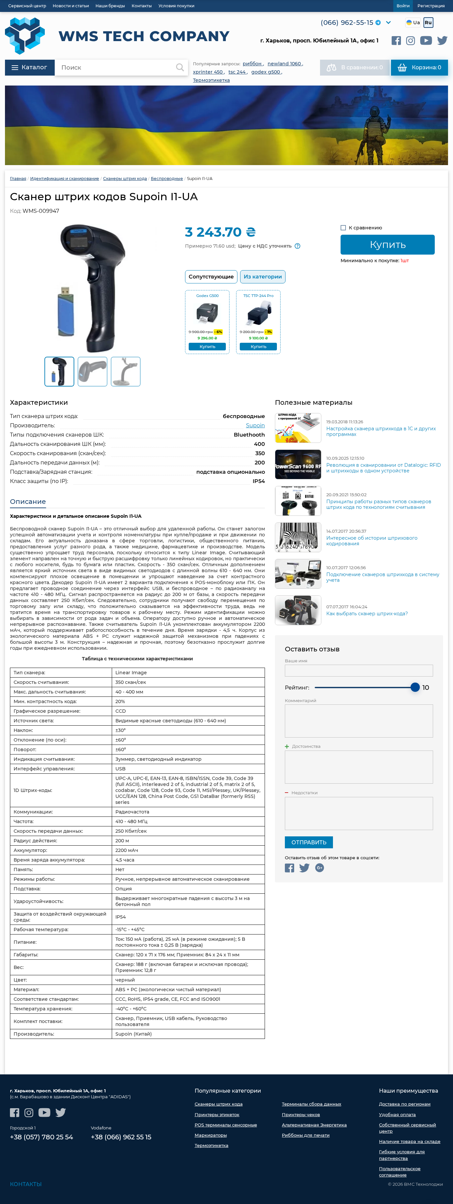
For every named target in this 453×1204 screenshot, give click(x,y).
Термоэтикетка (211, 1145)
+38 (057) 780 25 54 (41, 1137)
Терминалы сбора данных (311, 1104)
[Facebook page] (396, 40)
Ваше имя (296, 660)
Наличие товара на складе (409, 1141)
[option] (226, 125)
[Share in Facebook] (289, 868)
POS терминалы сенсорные (226, 1124)
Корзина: (426, 67)
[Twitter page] (442, 40)
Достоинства (306, 746)
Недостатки (304, 792)
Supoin (255, 425)
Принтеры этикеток (217, 1114)
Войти (403, 5)
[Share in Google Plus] (319, 868)
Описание (28, 502)
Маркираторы (211, 1135)
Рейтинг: (297, 688)
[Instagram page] (410, 40)
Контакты (26, 1184)
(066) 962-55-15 (347, 23)
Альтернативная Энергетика (314, 1124)
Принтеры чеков (301, 1114)
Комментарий (300, 700)
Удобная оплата (397, 1114)
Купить (388, 244)
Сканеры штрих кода (219, 1104)
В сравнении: (362, 67)
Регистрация (431, 5)
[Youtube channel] (426, 40)
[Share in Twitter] (304, 868)
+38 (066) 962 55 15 (121, 1137)
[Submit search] (180, 68)
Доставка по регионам (404, 1104)
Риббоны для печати (306, 1135)
